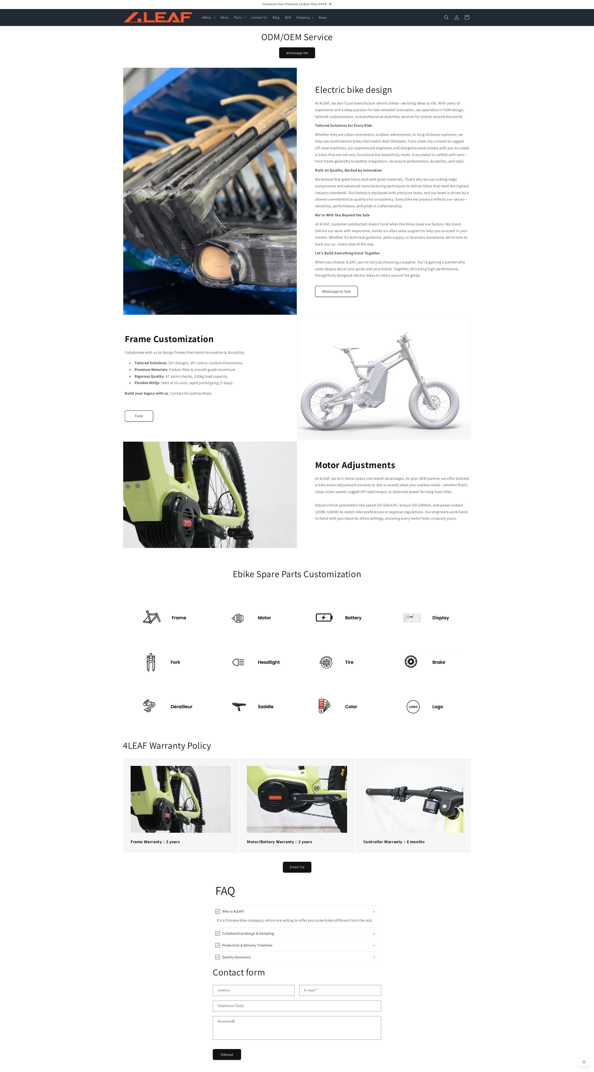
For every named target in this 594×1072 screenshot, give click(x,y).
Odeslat (227, 1054)
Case (139, 416)
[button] (208, 17)
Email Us (297, 867)
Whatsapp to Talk (336, 291)
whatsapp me (297, 53)
